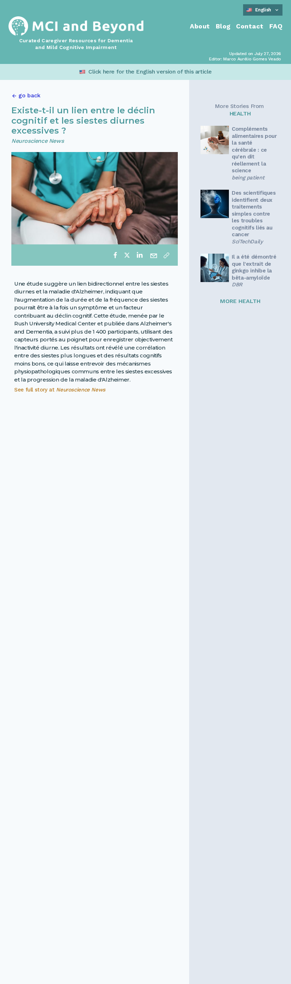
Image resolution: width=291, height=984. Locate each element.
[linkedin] (139, 255)
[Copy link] (166, 255)
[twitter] (127, 255)
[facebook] (115, 255)
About (200, 26)
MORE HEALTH (240, 301)
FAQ (275, 26)
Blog (223, 26)
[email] (154, 255)
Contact (249, 26)
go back (29, 95)
